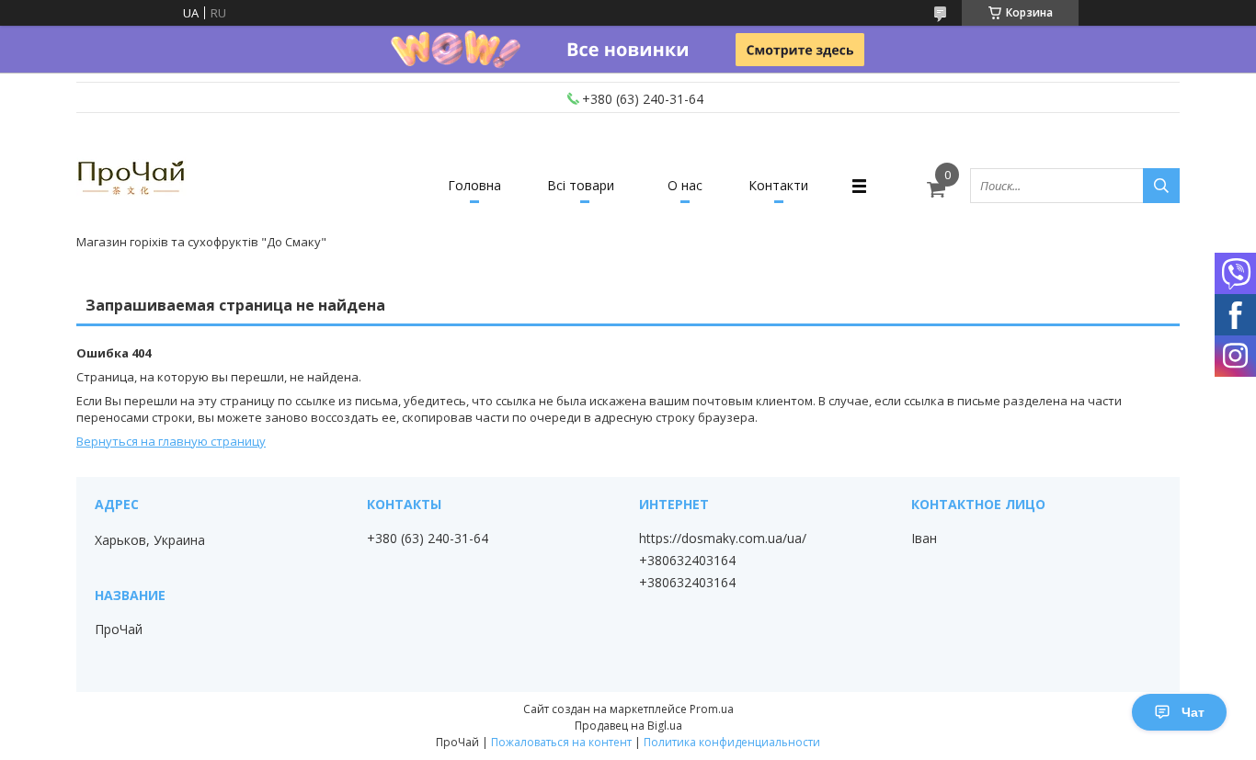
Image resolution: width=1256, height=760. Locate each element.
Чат (1193, 712)
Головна (474, 185)
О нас (685, 185)
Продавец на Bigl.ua (628, 725)
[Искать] (1161, 185)
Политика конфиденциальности (732, 742)
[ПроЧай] (131, 177)
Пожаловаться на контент (561, 742)
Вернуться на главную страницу (171, 441)
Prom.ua (712, 709)
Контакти (778, 185)
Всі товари (580, 185)
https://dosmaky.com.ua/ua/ (722, 538)
